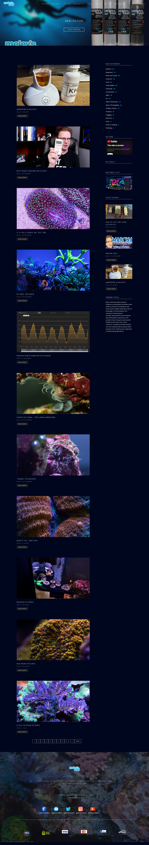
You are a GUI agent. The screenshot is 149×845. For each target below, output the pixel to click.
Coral (109, 82)
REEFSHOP (45, 4)
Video (109, 95)
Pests (108, 121)
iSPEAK (89, 4)
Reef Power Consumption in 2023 (32, 171)
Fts (108, 98)
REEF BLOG (108, 4)
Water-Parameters (113, 102)
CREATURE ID (78, 4)
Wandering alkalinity (27, 109)
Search (137, 4)
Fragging (110, 115)
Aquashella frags (25, 602)
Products (110, 112)
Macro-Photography (114, 105)
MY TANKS (56, 4)
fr (144, 4)
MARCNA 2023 (111, 253)
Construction (111, 92)
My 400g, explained (25, 294)
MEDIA (97, 4)
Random (110, 69)
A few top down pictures (28, 725)
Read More (22, 116)
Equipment (110, 72)
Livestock (110, 79)
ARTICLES (67, 4)
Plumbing (110, 128)
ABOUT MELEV (120, 4)
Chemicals (110, 89)
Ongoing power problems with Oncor (34, 356)
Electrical (109, 118)
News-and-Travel (113, 75)
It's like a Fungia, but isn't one (31, 233)
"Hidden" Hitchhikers (26, 479)
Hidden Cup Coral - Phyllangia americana (36, 417)
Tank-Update (111, 85)
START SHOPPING (74, 29)
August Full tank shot (27, 541)
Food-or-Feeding (112, 125)
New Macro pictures (26, 664)
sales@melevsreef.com (74, 783)
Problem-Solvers (112, 108)
